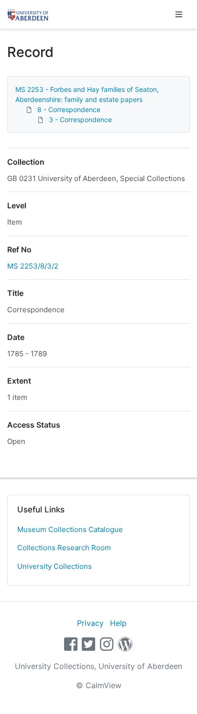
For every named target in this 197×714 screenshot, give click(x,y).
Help (118, 623)
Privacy (90, 623)
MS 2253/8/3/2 (32, 266)
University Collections (54, 566)
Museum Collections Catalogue (70, 529)
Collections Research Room (64, 547)
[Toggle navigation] (178, 14)
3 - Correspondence (80, 119)
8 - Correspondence (68, 109)
